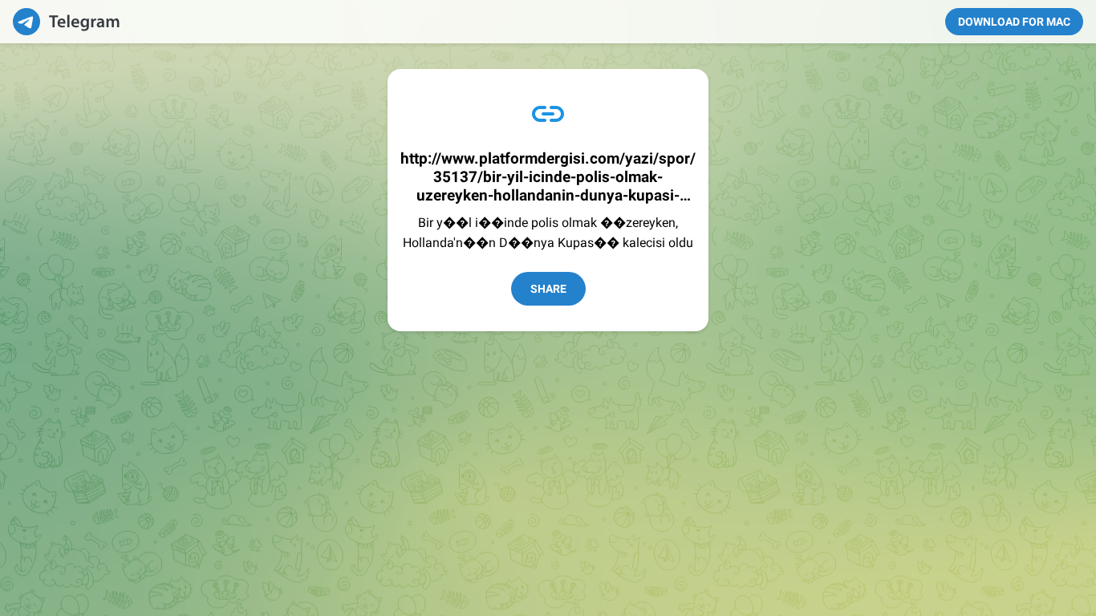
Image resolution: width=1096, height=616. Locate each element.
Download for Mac (1014, 21)
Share (548, 288)
